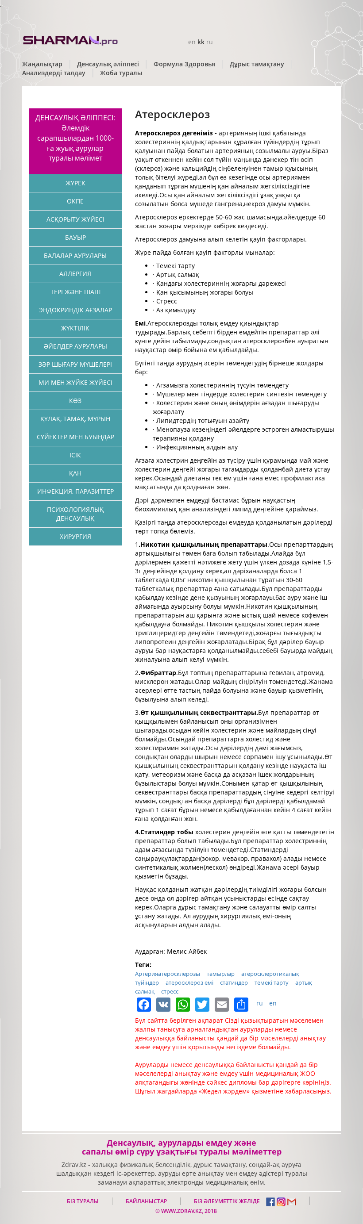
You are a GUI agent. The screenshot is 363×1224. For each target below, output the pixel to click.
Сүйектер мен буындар (75, 437)
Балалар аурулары (75, 255)
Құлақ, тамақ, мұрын (75, 418)
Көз (75, 400)
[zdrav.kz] (71, 39)
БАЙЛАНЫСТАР (146, 1201)
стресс (169, 991)
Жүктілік (75, 328)
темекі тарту (272, 982)
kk (201, 42)
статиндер (234, 982)
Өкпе (75, 201)
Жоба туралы (121, 73)
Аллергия (75, 273)
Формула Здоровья (184, 64)
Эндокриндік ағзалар (75, 310)
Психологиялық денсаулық (75, 513)
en (192, 42)
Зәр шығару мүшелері (75, 364)
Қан (75, 473)
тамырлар (221, 974)
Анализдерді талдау (53, 73)
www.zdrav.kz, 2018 (188, 1211)
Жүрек (75, 183)
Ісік (75, 455)
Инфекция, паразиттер (75, 491)
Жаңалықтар (42, 64)
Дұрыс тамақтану (257, 64)
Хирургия (75, 536)
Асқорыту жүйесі (75, 219)
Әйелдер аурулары (75, 346)
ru (209, 42)
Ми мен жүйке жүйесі (75, 382)
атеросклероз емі (189, 982)
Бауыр (75, 237)
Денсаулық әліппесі (108, 64)
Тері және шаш (75, 292)
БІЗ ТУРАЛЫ (83, 1201)
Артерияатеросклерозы (167, 974)
